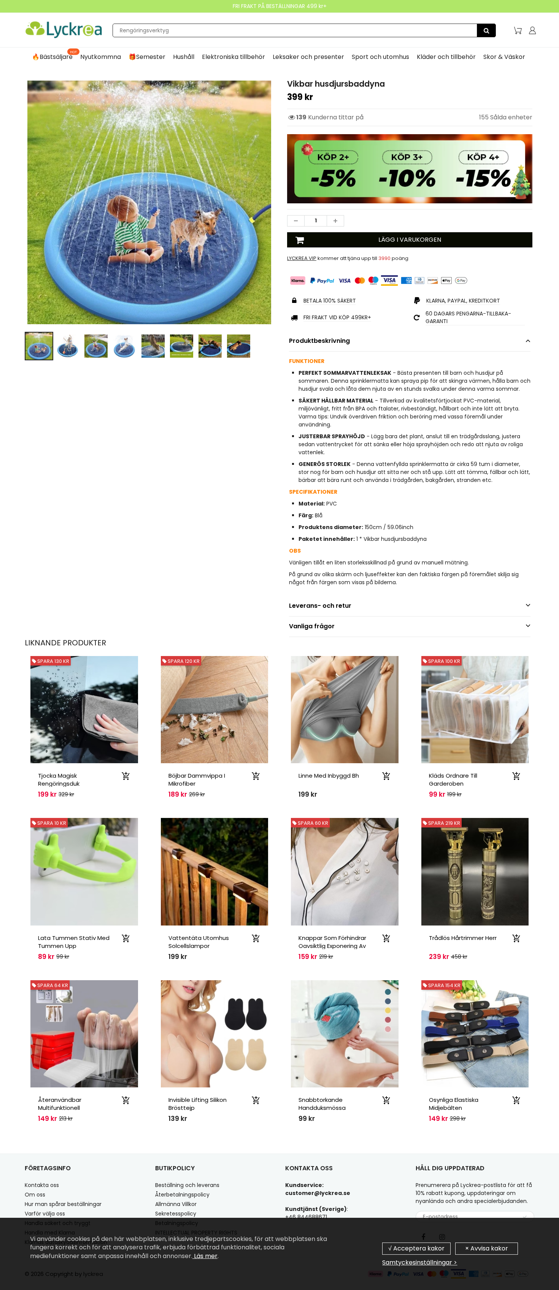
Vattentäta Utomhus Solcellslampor (198, 942)
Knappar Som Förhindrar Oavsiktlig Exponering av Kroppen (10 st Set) (332, 946)
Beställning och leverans (187, 1185)
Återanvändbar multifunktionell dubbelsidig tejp (61, 1108)
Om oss (35, 1194)
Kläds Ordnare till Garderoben (453, 780)
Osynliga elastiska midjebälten (453, 1104)
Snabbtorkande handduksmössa (322, 1104)
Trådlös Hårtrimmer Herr (463, 938)
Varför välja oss (45, 1213)
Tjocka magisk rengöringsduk (58, 780)
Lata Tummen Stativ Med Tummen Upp (74, 942)
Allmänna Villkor (176, 1204)
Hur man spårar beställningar (63, 1204)
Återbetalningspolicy (182, 1194)
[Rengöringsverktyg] (486, 30)
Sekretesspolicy (175, 1213)
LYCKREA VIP (301, 258)
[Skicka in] (524, 1217)
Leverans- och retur (320, 605)
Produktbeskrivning (319, 340)
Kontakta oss (42, 1185)
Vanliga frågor (312, 626)
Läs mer (205, 1256)
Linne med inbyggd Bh (329, 776)
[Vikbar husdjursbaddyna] (149, 202)
